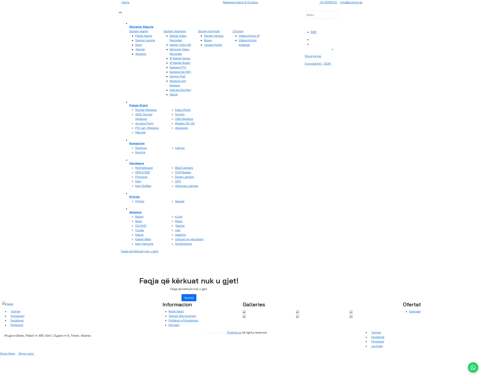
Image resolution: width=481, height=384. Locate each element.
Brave (208, 40)
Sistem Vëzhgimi (175, 31)
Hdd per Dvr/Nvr (180, 90)
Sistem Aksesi (213, 36)
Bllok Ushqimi (184, 168)
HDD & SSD (142, 172)
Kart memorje (144, 244)
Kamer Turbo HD (180, 45)
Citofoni (238, 31)
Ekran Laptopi (184, 177)
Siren (138, 45)
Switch (180, 114)
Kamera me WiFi (180, 72)
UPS (178, 181)
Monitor (140, 152)
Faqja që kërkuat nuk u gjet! (139, 251)
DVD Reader (183, 172)
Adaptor (180, 235)
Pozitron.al (234, 332)
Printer (139, 201)
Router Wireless (146, 110)
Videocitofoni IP (249, 36)
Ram (138, 181)
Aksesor (140, 54)
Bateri (139, 217)
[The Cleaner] (244, 311)
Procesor (141, 177)
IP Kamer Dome (180, 58)
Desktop (141, 148)
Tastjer (140, 49)
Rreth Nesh (176, 311)
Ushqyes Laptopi (186, 186)
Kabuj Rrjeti (183, 110)
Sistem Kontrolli (208, 31)
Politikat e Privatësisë (183, 320)
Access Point (144, 123)
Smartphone (183, 244)
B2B (313, 32)
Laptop (180, 148)
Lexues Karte (213, 45)
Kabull (139, 235)
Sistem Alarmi (138, 31)
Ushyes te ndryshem (189, 239)
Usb (177, 230)
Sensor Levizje (145, 40)
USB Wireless (184, 119)
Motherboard (144, 168)
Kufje (178, 217)
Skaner (180, 201)
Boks (138, 221)
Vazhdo (189, 298)
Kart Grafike (143, 186)
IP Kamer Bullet (180, 63)
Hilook (174, 94)
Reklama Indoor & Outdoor (240, 2)
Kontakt (174, 325)
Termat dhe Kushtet (182, 316)
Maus (178, 221)
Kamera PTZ (178, 67)
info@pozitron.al (351, 2)
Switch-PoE (177, 76)
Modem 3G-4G (185, 123)
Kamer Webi (143, 239)
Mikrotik (140, 132)
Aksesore (181, 128)
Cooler (139, 230)
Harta (125, 2)
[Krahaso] (312, 39)
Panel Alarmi (143, 36)
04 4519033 (328, 2)
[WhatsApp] (473, 367)
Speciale (415, 311)
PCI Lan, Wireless (147, 128)
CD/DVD (140, 226)
